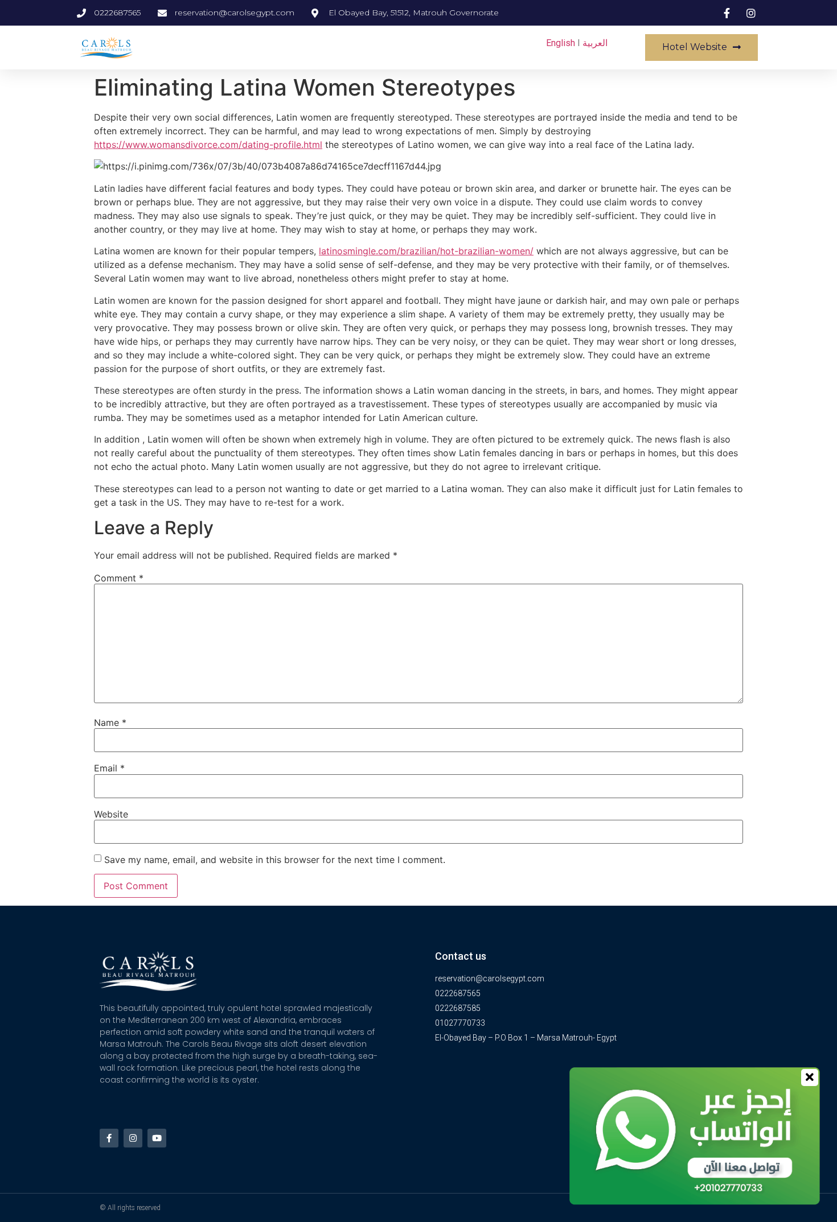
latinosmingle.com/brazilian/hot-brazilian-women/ (426, 251)
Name (110, 722)
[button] (701, 47)
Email (109, 768)
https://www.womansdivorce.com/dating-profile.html (208, 144)
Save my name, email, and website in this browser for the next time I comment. (274, 859)
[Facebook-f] (109, 1138)
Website (111, 814)
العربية (595, 43)
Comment (118, 578)
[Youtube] (156, 1138)
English (560, 43)
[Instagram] (133, 1138)
